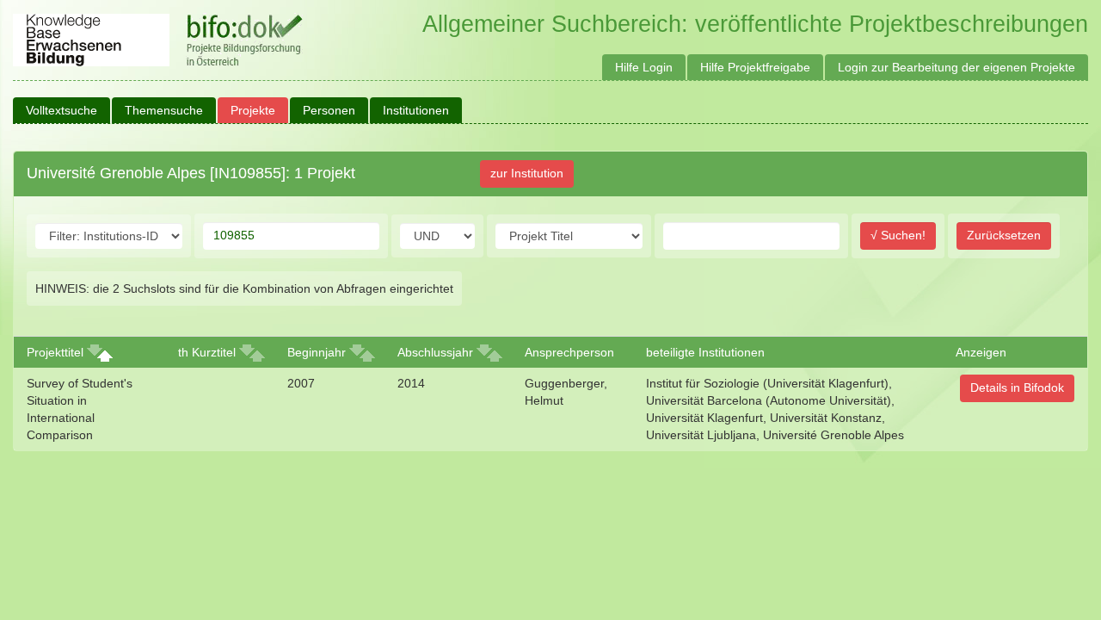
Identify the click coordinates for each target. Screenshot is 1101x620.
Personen (329, 110)
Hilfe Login (644, 67)
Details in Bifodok (1017, 387)
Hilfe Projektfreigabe (755, 67)
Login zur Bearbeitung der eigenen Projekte (956, 67)
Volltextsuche (61, 110)
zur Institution (526, 173)
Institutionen (416, 110)
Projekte (253, 110)
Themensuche (164, 110)
